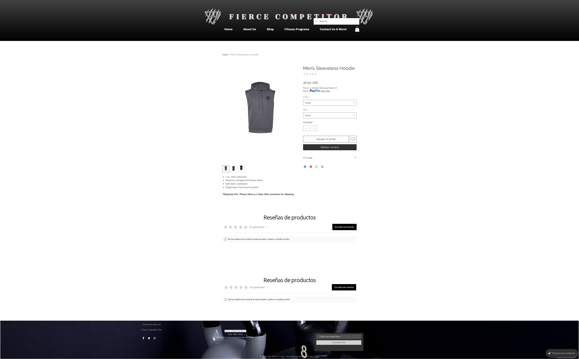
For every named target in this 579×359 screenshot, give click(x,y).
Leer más (325, 91)
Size (306, 109)
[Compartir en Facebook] (305, 167)
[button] (357, 29)
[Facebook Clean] (143, 338)
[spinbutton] (310, 128)
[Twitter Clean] (149, 338)
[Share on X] (322, 167)
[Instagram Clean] (154, 338)
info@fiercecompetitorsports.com (235, 337)
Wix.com (314, 356)
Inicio (225, 54)
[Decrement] (306, 128)
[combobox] (330, 103)
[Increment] (315, 128)
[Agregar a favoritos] (353, 139)
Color (306, 97)
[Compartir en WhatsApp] (316, 167)
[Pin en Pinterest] (311, 167)
